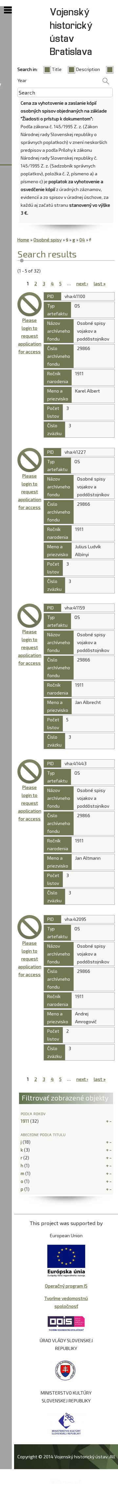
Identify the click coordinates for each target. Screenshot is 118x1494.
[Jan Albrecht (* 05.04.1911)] (29, 616)
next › (82, 283)
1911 (25, 1121)
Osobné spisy (47, 239)
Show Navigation (8, 10)
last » (100, 283)
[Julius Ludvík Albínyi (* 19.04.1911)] (29, 460)
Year (22, 80)
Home (23, 239)
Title (57, 69)
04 (82, 239)
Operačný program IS (66, 1286)
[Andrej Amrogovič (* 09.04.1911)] (29, 927)
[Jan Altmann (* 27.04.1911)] (29, 771)
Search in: (27, 69)
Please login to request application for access (29, 335)
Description (88, 69)
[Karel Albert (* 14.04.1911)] (29, 304)
